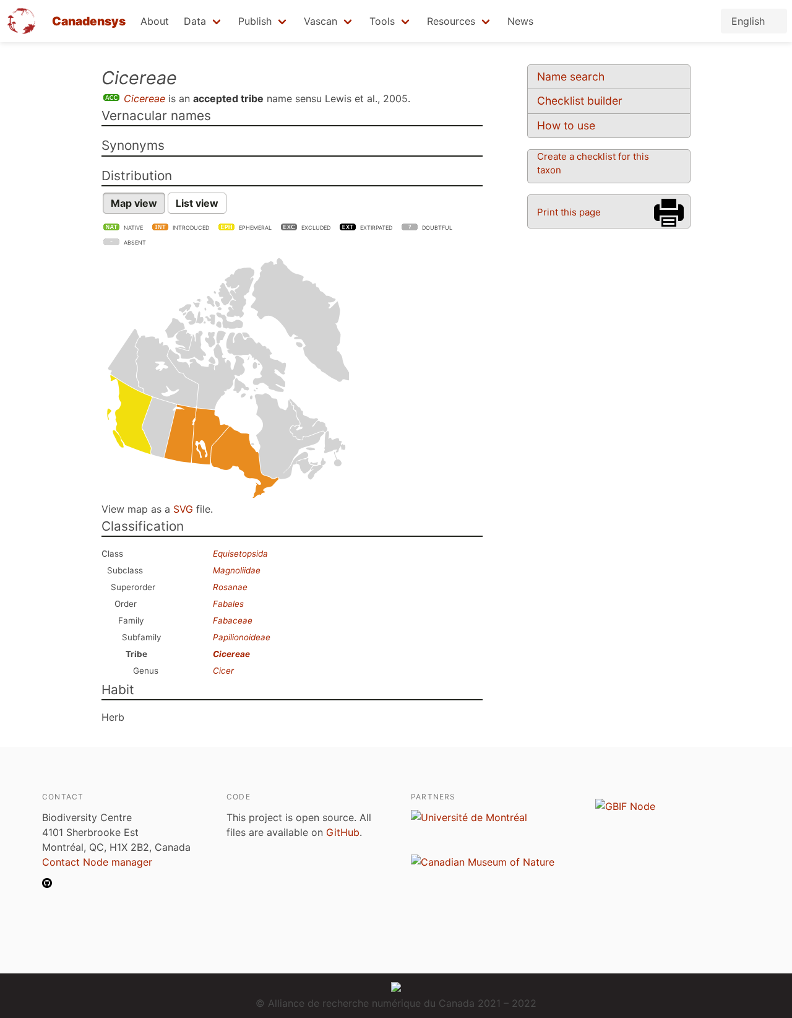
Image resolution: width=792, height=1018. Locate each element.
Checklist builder (579, 100)
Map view (134, 203)
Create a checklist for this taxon (593, 163)
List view (197, 203)
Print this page (569, 212)
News (520, 21)
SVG (183, 509)
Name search (571, 76)
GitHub (342, 832)
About (154, 21)
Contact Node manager (97, 862)
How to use (566, 125)
